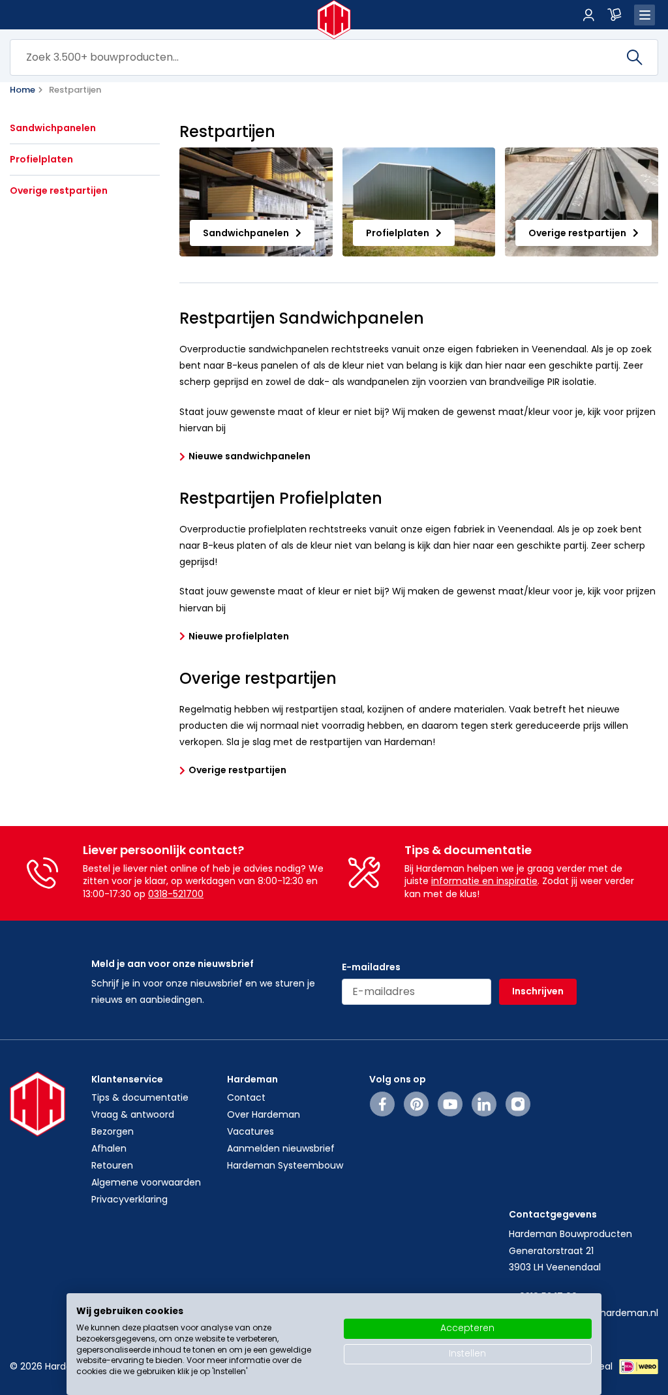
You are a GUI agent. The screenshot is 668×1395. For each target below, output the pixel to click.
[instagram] (517, 1104)
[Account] (588, 15)
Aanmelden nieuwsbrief (281, 1148)
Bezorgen (112, 1131)
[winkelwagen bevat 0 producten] (614, 15)
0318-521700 (176, 893)
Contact (246, 1097)
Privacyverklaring (129, 1199)
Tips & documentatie (140, 1097)
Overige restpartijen (59, 190)
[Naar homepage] (334, 19)
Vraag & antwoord (132, 1114)
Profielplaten (41, 159)
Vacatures (250, 1131)
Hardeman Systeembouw (285, 1165)
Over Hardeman (263, 1114)
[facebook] (382, 1104)
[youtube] (450, 1104)
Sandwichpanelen (53, 128)
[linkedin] (484, 1104)
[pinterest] (416, 1104)
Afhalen (109, 1148)
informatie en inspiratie (484, 880)
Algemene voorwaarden (146, 1182)
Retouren (112, 1165)
